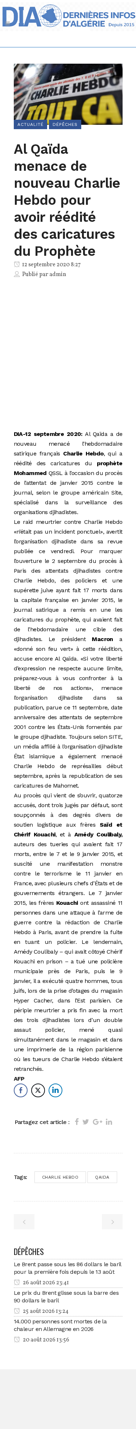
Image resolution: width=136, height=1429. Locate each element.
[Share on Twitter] (85, 1122)
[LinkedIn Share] (55, 1090)
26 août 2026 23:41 (45, 1283)
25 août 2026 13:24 (45, 1311)
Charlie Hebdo (60, 1177)
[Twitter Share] (38, 1090)
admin (57, 275)
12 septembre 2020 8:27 (51, 265)
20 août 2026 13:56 (45, 1340)
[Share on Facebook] (77, 1122)
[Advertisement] (68, 355)
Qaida (102, 1177)
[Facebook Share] (21, 1090)
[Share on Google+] (97, 1122)
